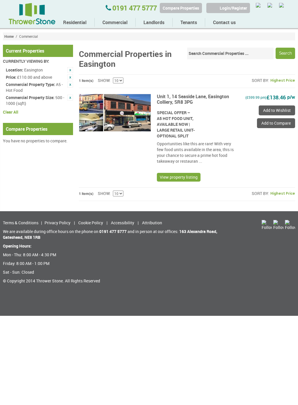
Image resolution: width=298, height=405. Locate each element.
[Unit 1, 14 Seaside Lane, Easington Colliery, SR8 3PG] (115, 113)
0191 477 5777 (134, 7)
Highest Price (282, 80)
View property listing (179, 177)
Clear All (10, 112)
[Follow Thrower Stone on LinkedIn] (284, 8)
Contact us (224, 22)
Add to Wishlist (277, 110)
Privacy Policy (57, 222)
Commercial (114, 22)
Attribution (152, 222)
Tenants (188, 22)
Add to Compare (276, 123)
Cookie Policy (90, 222)
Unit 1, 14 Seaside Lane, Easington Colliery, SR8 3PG (193, 99)
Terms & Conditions (20, 222)
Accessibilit (121, 222)
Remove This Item (70, 70)
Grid (235, 80)
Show (103, 80)
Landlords (153, 22)
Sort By (260, 80)
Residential (74, 22)
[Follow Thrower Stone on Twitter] (261, 8)
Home (9, 36)
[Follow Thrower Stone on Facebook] (272, 8)
